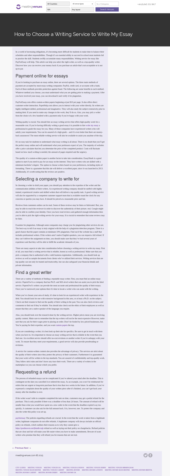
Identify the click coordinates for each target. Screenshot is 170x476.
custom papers (62, 325)
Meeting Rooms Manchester (117, 470)
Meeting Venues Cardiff (53, 470)
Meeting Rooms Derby (48, 472)
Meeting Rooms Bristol (142, 470)
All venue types (78, 4)
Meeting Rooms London (92, 470)
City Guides (21, 468)
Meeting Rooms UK (68, 472)
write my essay (92, 125)
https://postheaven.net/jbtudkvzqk (30, 428)
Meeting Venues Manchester (28, 470)
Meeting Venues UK (52, 468)
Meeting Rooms (73, 470)
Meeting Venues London (73, 468)
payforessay (21, 418)
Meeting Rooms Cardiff (26, 472)
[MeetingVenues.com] (28, 6)
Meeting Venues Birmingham (120, 468)
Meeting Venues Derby (96, 468)
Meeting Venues (35, 468)
